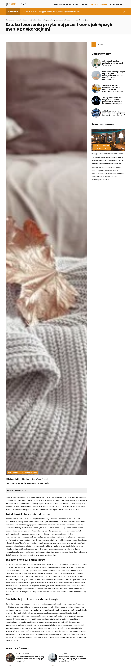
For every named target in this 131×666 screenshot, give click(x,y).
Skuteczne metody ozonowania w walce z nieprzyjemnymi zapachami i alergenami (112, 88)
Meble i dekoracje (99, 4)
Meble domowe (13, 472)
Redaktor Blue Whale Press (35, 479)
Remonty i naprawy (81, 4)
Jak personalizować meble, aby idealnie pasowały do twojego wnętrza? (30, 659)
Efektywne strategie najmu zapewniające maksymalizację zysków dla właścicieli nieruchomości (113, 76)
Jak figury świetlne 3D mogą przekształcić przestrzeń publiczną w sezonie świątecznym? (112, 101)
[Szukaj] (93, 44)
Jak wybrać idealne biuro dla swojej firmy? (40, 12)
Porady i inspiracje (117, 4)
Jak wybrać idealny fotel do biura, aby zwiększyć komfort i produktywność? (72, 659)
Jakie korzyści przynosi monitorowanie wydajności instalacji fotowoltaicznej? (113, 113)
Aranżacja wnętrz (62, 4)
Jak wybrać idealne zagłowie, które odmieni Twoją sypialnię (112, 63)
